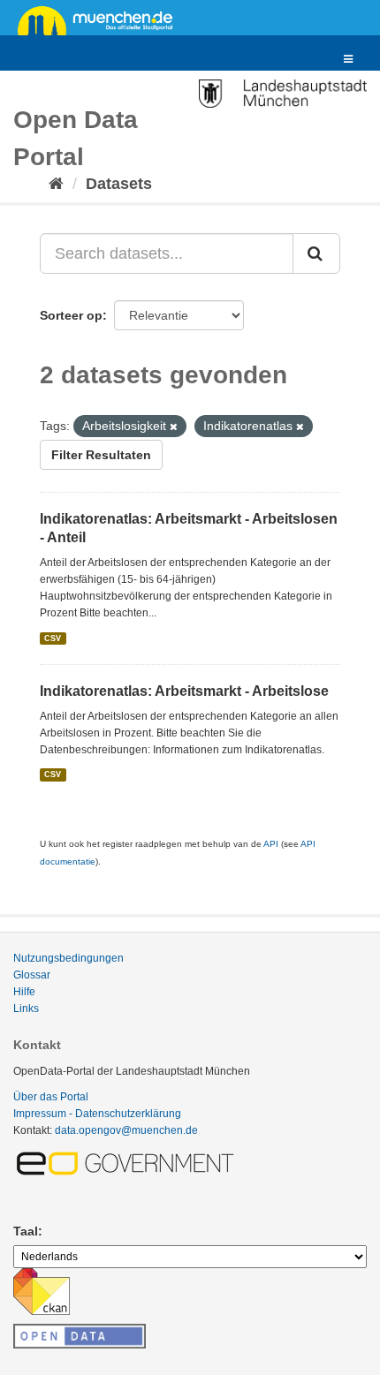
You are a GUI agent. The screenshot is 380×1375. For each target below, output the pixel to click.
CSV (52, 638)
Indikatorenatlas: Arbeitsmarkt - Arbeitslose (184, 691)
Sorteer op (71, 315)
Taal (25, 1231)
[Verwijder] (174, 426)
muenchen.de (101, 19)
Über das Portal (50, 1097)
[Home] (56, 184)
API (270, 844)
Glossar (31, 975)
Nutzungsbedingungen (68, 958)
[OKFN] (79, 1331)
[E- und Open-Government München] (128, 1163)
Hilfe (24, 992)
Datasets (119, 184)
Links (26, 1008)
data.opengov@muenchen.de (126, 1130)
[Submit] (316, 253)
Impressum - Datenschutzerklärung (97, 1113)
